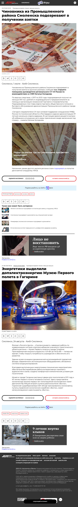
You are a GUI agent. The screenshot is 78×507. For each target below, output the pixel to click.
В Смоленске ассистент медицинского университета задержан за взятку (34, 228)
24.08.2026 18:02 (7, 265)
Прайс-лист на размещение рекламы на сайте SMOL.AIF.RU (34, 458)
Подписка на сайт (68, 458)
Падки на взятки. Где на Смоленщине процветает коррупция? (41, 153)
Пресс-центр (36, 455)
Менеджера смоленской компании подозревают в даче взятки (30, 221)
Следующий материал (40, 501)
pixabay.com (6, 73)
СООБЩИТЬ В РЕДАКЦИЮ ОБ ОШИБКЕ (27, 462)
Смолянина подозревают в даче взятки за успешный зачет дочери (32, 215)
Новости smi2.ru (8, 260)
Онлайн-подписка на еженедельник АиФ (29, 460)
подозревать (59, 168)
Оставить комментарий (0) (60, 178)
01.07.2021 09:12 (6, 8)
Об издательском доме (23, 455)
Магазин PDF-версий (50, 460)
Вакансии (52, 455)
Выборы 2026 (62, 460)
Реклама (45, 455)
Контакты (58, 458)
